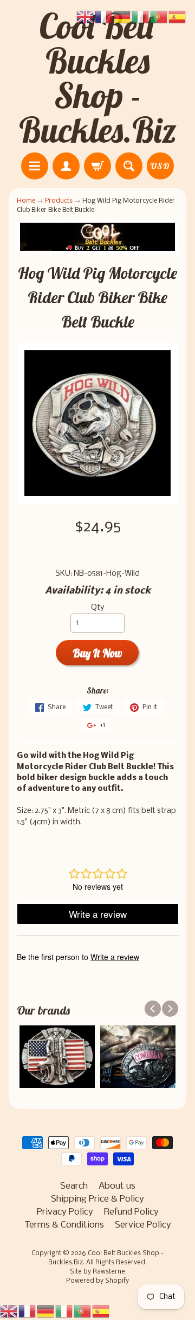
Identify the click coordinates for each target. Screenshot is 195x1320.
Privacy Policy (65, 1212)
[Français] (27, 1311)
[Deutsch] (46, 1311)
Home (26, 200)
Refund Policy (131, 1212)
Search (74, 1186)
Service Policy (143, 1225)
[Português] (83, 1311)
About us (117, 1186)
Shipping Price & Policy (97, 1199)
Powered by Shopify (97, 1281)
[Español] (101, 1311)
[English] (9, 1311)
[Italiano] (64, 1311)
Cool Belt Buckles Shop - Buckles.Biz (98, 77)
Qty (97, 608)
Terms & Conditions (64, 1225)
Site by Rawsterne (97, 1272)
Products (59, 200)
